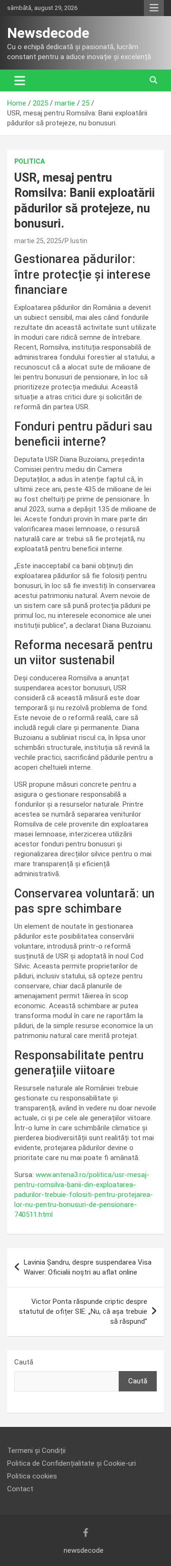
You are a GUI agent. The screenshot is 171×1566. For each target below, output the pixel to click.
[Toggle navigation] (19, 80)
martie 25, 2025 (38, 241)
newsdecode (84, 1550)
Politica (29, 161)
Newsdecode (48, 33)
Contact (20, 1489)
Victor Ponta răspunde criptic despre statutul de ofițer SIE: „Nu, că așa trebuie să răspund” (83, 1311)
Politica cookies (32, 1476)
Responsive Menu (154, 8)
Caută (23, 1362)
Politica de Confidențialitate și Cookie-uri (71, 1463)
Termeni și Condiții (36, 1450)
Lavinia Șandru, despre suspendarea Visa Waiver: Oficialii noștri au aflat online (88, 1267)
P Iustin (76, 241)
